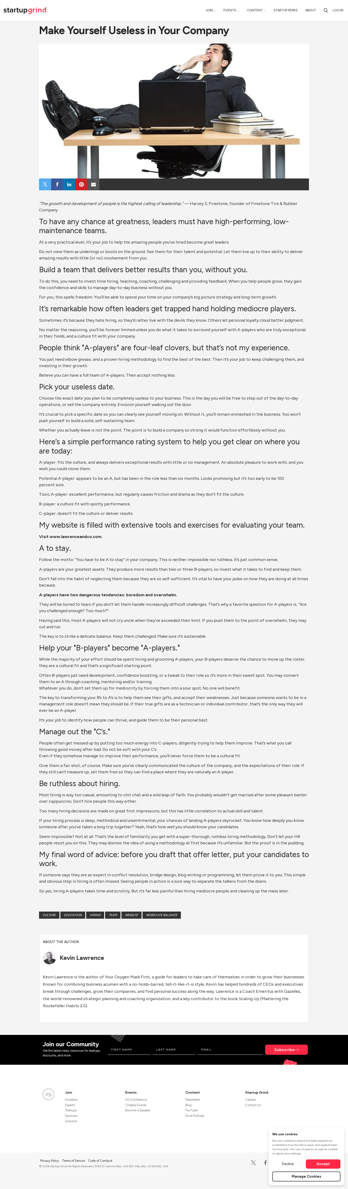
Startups (70, 1110)
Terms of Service (74, 1160)
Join (209, 10)
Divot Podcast (194, 1116)
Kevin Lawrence (82, 958)
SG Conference (136, 1099)
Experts (70, 1105)
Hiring (95, 915)
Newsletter (192, 1099)
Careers (250, 1099)
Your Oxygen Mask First (127, 977)
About (310, 10)
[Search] (325, 10)
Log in (338, 10)
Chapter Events (135, 1105)
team (113, 915)
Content (255, 10)
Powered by (281, 1179)
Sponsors (71, 1116)
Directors (71, 1121)
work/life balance (161, 915)
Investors (71, 1099)
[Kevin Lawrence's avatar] (49, 957)
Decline (288, 1164)
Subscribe (284, 1049)
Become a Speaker (137, 1110)
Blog (188, 1105)
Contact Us (253, 1105)
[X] (253, 1163)
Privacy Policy (50, 1160)
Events (229, 10)
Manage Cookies (306, 1176)
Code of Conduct (100, 1160)
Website (131, 915)
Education (73, 915)
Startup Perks (285, 10)
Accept (323, 1164)
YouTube (191, 1110)
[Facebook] (265, 1163)
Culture (49, 915)
